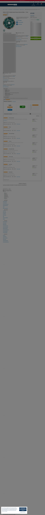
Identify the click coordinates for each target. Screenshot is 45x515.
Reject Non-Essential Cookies (22, 510)
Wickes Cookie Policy (9, 511)
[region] (14, 510)
